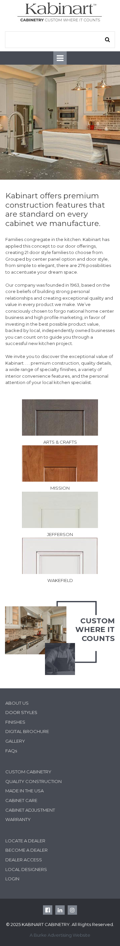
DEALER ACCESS (23, 859)
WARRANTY (18, 819)
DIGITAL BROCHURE (27, 731)
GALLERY (15, 741)
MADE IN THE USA (24, 790)
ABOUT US (17, 703)
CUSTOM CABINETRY (28, 771)
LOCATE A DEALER (25, 840)
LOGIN (12, 878)
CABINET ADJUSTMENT (30, 810)
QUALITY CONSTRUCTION (33, 781)
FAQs (11, 750)
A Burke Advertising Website (60, 935)
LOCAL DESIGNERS (26, 869)
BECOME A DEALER (26, 850)
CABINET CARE (21, 800)
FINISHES (15, 722)
